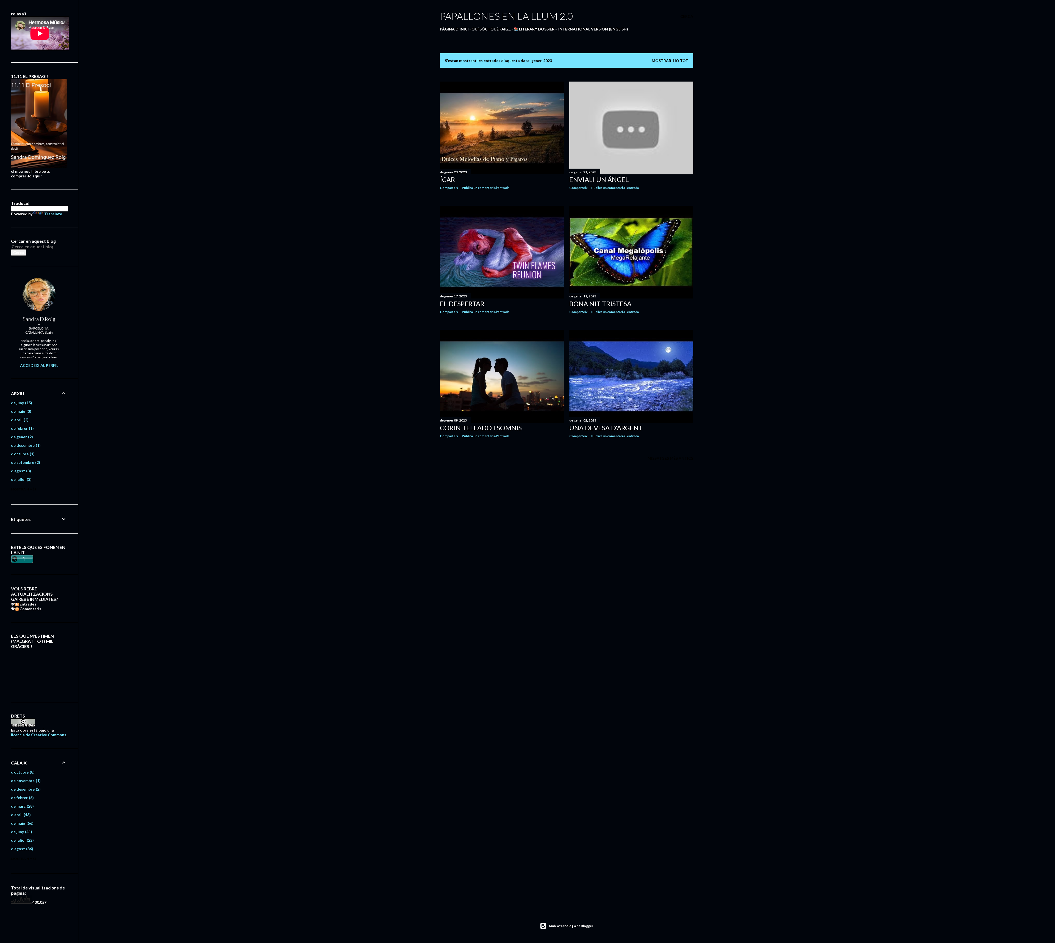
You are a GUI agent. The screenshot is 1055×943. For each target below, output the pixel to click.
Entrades (27, 604)
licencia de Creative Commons (38, 734)
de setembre (25, 462)
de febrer (21, 428)
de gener (21, 436)
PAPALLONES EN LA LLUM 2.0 (506, 16)
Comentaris (30, 608)
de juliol (20, 479)
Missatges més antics (670, 458)
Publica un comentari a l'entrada (485, 188)
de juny (21, 402)
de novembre (25, 780)
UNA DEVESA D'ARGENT (606, 428)
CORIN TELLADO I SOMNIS (481, 428)
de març (21, 806)
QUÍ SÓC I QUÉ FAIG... (491, 29)
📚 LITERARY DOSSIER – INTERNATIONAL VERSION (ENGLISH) (570, 29)
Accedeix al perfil (39, 365)
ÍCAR (447, 179)
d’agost (20, 470)
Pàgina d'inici (454, 29)
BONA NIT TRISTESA (600, 304)
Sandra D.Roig (39, 319)
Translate (53, 213)
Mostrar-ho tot (670, 60)
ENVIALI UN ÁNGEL (599, 179)
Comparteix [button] (449, 188)
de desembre (25, 445)
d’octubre (22, 453)
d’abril (19, 419)
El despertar (462, 304)
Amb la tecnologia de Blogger (571, 926)
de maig (20, 411)
